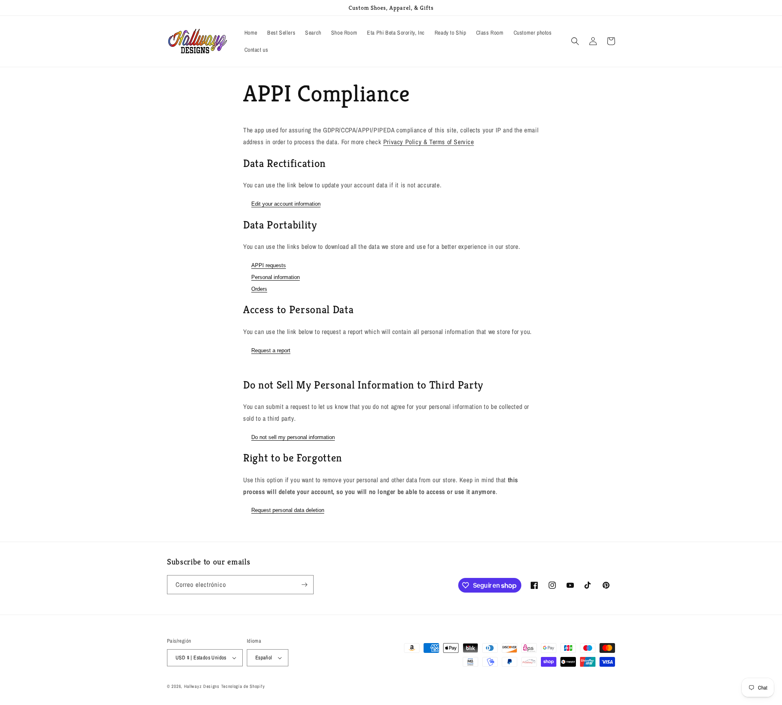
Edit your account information (286, 204)
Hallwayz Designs (202, 686)
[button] (575, 41)
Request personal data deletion (287, 510)
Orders (259, 289)
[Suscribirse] (304, 584)
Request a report (270, 350)
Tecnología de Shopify (243, 686)
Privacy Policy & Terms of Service (428, 141)
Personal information (275, 277)
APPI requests (268, 265)
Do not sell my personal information (293, 437)
